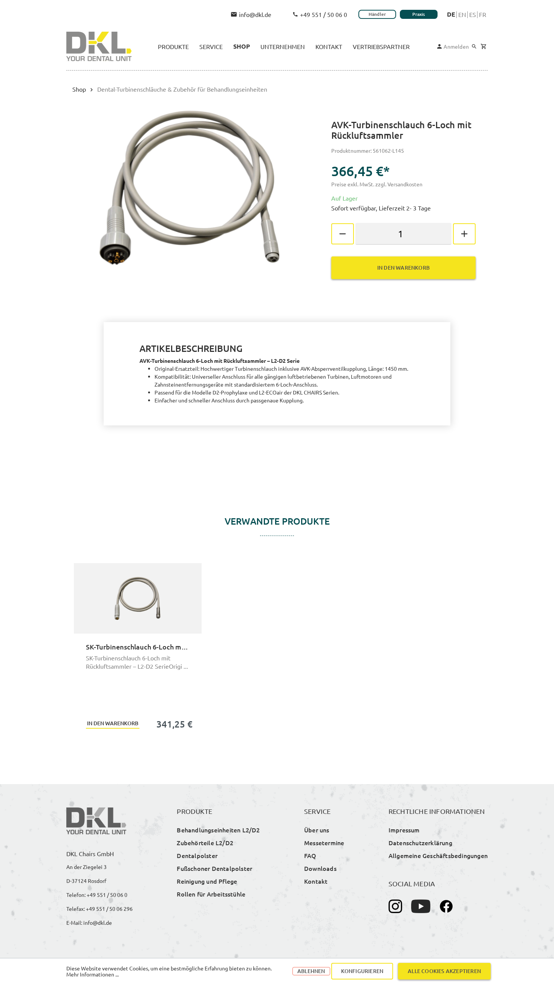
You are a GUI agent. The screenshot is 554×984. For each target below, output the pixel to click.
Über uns (316, 830)
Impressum (404, 830)
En (462, 14)
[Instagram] (395, 906)
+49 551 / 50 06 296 (109, 908)
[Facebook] (446, 906)
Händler (377, 14)
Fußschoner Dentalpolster (214, 868)
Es (472, 14)
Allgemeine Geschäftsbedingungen (438, 855)
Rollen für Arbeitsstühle (211, 894)
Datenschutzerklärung (420, 842)
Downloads (320, 868)
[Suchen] (474, 46)
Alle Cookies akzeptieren (444, 971)
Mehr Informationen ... (92, 974)
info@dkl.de (255, 14)
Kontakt (316, 881)
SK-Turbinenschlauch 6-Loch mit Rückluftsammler (138, 647)
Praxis (418, 14)
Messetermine (324, 842)
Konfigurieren (362, 971)
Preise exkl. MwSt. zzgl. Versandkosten (376, 184)
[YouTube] (420, 906)
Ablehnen (311, 971)
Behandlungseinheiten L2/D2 (218, 830)
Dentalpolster (197, 855)
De (451, 14)
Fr (482, 14)
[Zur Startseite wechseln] (99, 46)
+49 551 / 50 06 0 (323, 14)
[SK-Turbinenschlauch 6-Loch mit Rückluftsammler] (138, 598)
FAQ (310, 855)
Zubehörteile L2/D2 (205, 842)
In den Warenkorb (403, 267)
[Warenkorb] (483, 46)
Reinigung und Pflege (207, 881)
